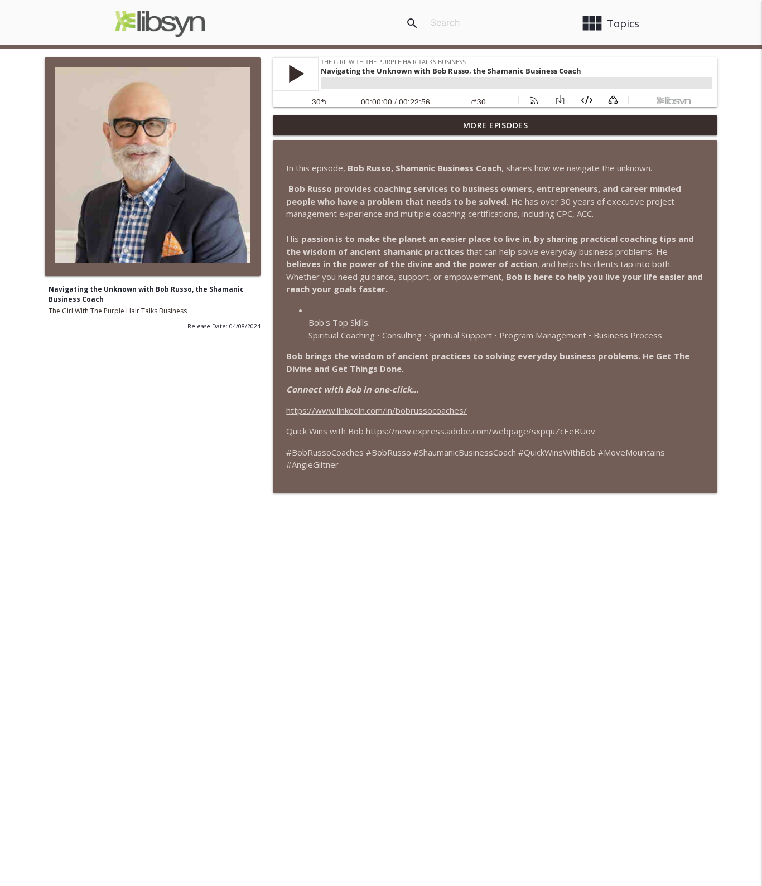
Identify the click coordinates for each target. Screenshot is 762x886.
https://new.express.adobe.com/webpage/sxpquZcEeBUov (480, 431)
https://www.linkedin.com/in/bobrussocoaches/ (376, 410)
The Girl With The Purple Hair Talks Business (118, 311)
